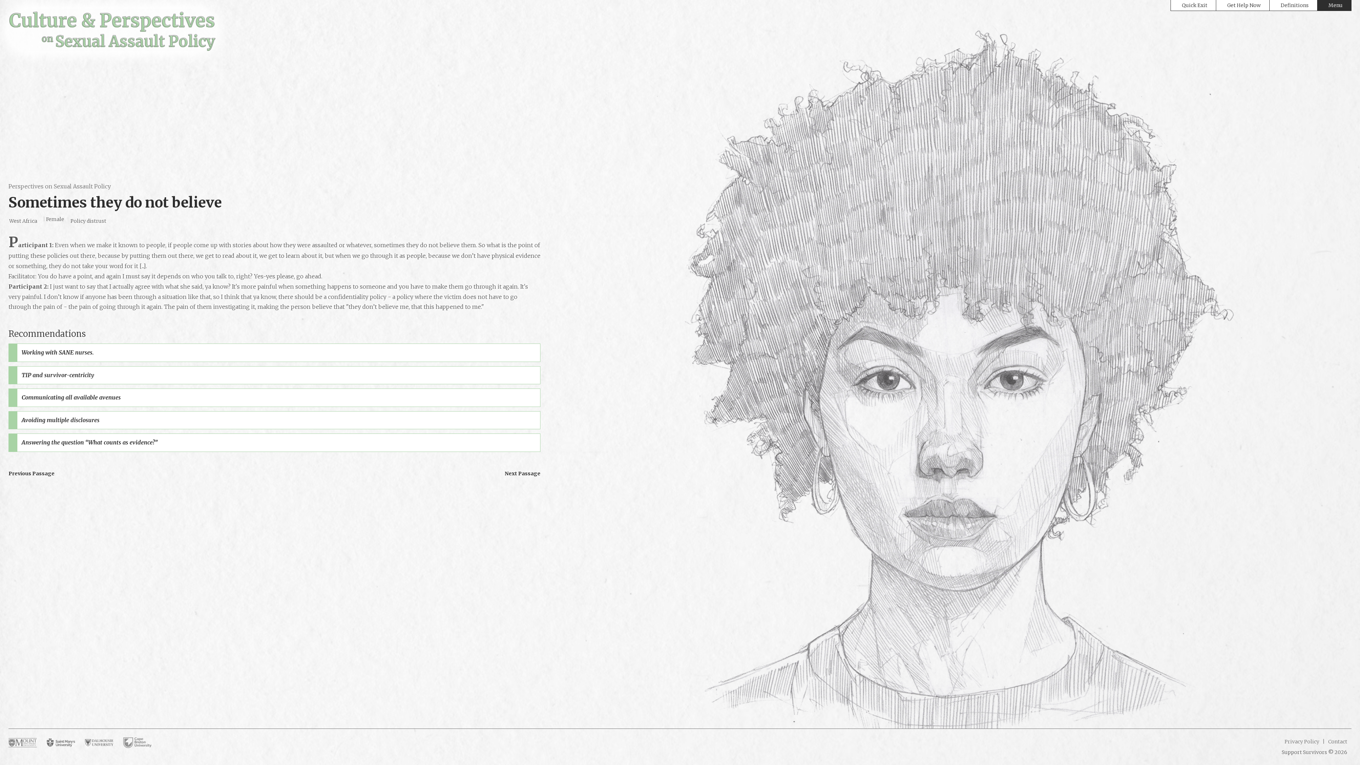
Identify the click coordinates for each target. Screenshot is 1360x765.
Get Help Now (1244, 5)
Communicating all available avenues (71, 397)
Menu (1335, 5)
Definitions (1295, 5)
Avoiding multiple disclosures (61, 420)
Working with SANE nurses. (58, 352)
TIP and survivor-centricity (58, 375)
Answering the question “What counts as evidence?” (90, 442)
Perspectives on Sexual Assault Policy (59, 186)
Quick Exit (1194, 5)
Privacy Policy (1302, 741)
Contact (1337, 741)
